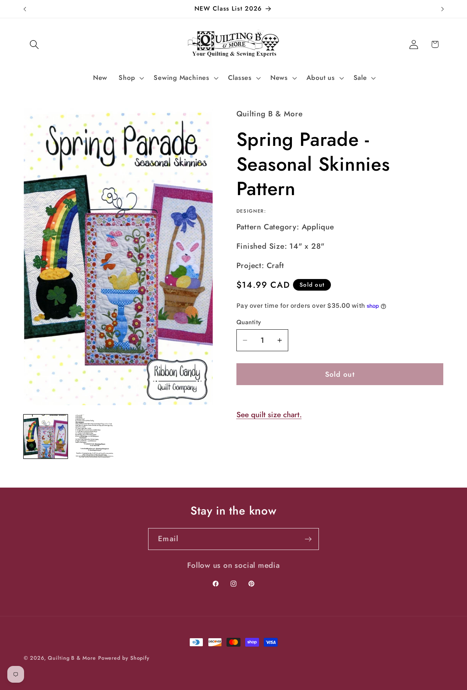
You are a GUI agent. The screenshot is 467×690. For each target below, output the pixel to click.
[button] (34, 44)
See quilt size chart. (269, 414)
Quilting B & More (72, 658)
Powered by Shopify (124, 658)
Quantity (248, 322)
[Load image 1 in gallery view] (45, 436)
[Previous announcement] (25, 9)
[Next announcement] (443, 9)
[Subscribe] (308, 539)
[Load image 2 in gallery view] (94, 436)
